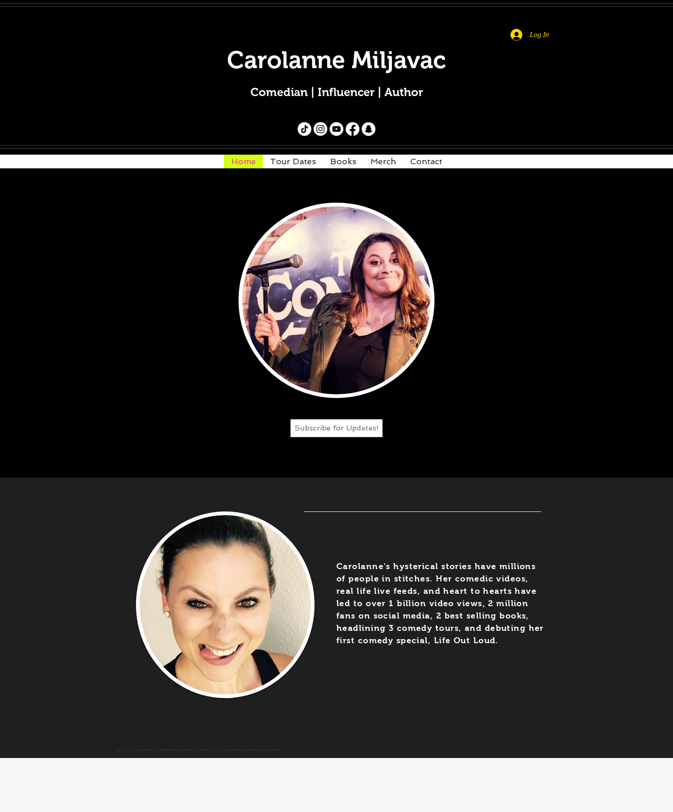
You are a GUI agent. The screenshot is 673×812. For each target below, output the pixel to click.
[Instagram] (320, 129)
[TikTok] (304, 129)
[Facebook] (352, 129)
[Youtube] (336, 129)
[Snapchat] (368, 129)
